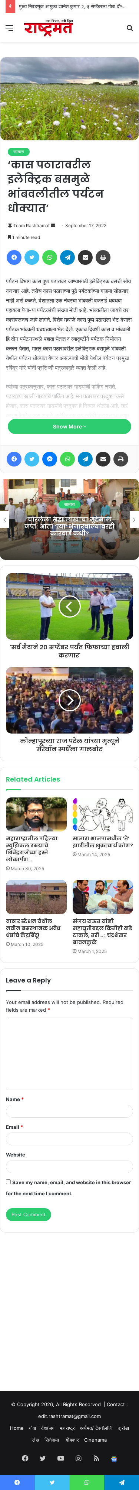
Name (15, 1099)
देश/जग (47, 1428)
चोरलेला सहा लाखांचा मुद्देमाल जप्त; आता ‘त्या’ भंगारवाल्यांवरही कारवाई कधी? (69, 526)
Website (15, 1155)
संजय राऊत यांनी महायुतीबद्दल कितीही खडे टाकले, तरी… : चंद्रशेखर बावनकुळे (102, 931)
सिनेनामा (52, 1440)
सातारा (18, 151)
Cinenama (95, 1440)
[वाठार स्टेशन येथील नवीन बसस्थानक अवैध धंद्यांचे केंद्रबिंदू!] (36, 897)
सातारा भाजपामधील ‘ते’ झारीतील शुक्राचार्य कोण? (103, 842)
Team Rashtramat (31, 225)
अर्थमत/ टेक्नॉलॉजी (96, 1428)
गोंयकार (72, 1440)
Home (17, 1428)
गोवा (32, 1428)
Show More (68, 426)
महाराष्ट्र (67, 1428)
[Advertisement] (69, 1305)
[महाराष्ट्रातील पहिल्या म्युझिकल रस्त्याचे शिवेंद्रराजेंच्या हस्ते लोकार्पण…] (36, 814)
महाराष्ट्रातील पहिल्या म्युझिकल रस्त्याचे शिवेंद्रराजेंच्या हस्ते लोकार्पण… (31, 849)
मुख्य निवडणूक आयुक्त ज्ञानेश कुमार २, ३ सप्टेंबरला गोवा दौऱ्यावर (74, 6)
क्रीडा (123, 1428)
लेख (35, 1440)
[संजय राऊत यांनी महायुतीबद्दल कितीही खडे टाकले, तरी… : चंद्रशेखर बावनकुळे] (103, 897)
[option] (69, 519)
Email (14, 1127)
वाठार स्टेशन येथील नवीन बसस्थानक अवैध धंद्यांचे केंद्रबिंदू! (33, 928)
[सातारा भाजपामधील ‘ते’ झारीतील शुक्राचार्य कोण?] (103, 814)
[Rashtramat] (48, 27)
